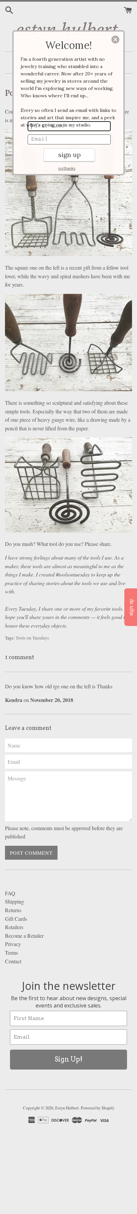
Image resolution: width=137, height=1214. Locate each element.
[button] (115, 39)
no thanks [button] (66, 168)
